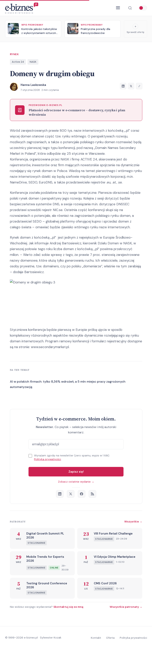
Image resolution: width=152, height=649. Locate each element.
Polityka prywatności (47, 459)
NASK (33, 61)
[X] (70, 494)
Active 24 (18, 61)
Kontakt (96, 637)
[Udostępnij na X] (131, 86)
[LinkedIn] (60, 494)
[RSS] (92, 494)
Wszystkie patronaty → (126, 607)
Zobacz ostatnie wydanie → (76, 481)
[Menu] (118, 8)
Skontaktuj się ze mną (68, 607)
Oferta (110, 637)
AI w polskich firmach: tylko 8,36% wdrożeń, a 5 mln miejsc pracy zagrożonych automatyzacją (67, 384)
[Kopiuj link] (139, 86)
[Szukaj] (130, 8)
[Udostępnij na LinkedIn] (123, 86)
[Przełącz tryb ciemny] (143, 8)
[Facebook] (81, 494)
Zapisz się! (76, 472)
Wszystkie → (133, 521)
